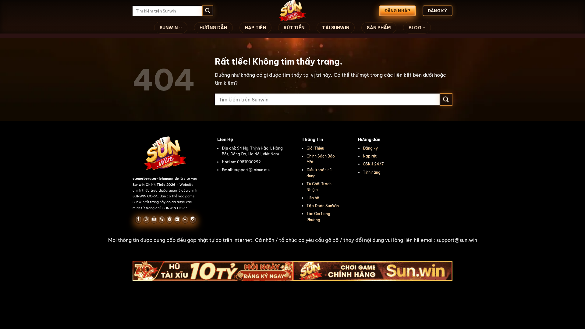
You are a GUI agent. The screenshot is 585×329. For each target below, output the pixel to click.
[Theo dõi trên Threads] (146, 220)
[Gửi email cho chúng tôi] (154, 220)
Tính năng (372, 172)
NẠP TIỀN (255, 27)
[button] (292, 240)
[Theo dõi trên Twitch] (192, 220)
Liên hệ (313, 198)
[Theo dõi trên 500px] (185, 220)
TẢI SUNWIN (335, 27)
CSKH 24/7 (373, 164)
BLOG (415, 27)
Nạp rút (370, 156)
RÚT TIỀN (294, 27)
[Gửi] (207, 10)
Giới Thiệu (315, 148)
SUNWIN (169, 27)
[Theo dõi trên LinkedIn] (177, 220)
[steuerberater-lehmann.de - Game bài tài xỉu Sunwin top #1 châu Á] (292, 11)
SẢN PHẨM (379, 27)
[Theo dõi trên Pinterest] (169, 220)
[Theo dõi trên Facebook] (138, 220)
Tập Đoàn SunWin (323, 205)
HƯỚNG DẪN (213, 27)
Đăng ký (370, 148)
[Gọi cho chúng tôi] (161, 220)
